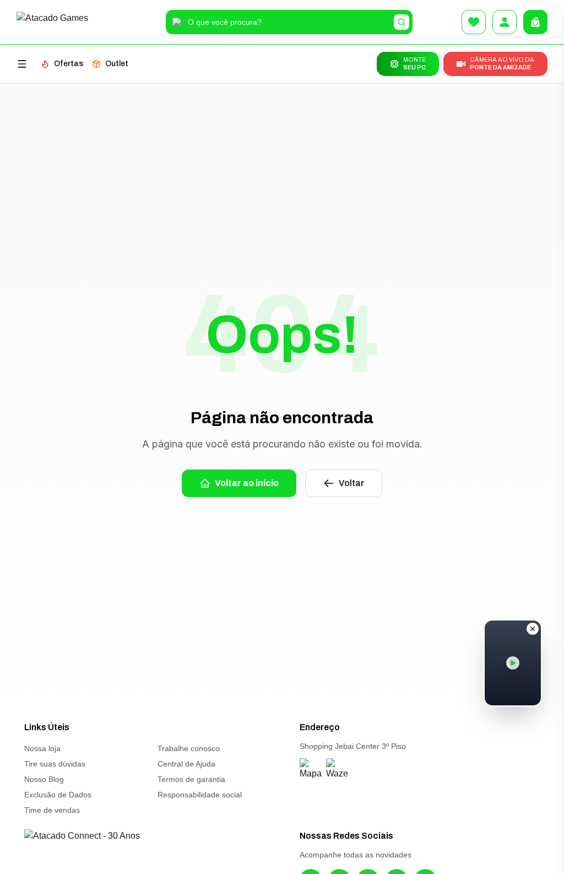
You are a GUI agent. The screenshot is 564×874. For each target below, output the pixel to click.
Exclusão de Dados (57, 794)
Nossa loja (42, 748)
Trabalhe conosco (189, 748)
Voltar (351, 483)
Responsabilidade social (200, 794)
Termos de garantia (191, 779)
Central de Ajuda (186, 763)
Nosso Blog (44, 779)
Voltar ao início (247, 483)
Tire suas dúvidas (54, 763)
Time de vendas (52, 810)
